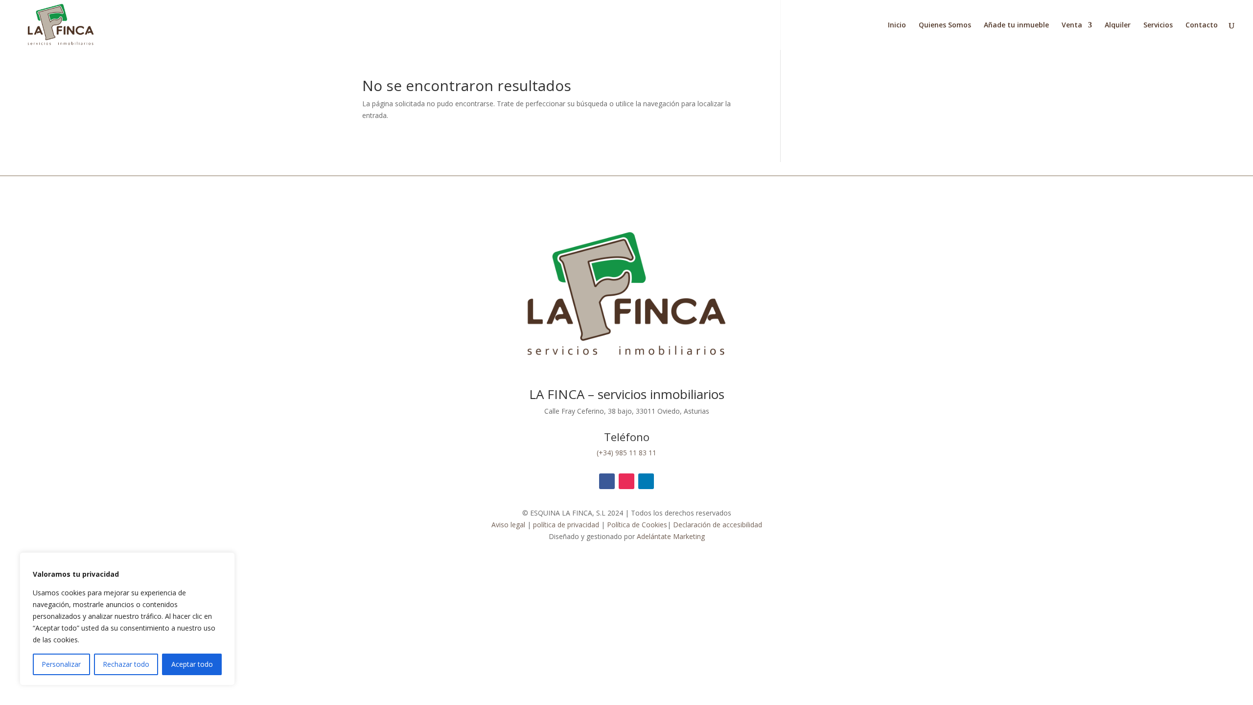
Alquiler (1118, 25)
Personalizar (61, 664)
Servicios (1158, 25)
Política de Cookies (637, 524)
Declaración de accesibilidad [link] (717, 524)
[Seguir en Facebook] (607, 481)
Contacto (1201, 25)
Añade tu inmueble (1016, 25)
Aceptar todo (192, 664)
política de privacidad (565, 524)
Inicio (897, 25)
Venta (1072, 25)
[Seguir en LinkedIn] (646, 481)
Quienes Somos (945, 25)
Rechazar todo (126, 664)
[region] (127, 618)
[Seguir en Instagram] (626, 481)
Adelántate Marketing (671, 536)
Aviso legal (508, 524)
